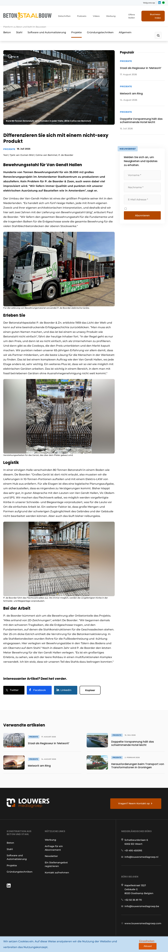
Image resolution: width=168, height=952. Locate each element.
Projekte (76, 32)
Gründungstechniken (100, 32)
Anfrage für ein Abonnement (54, 848)
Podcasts (81, 16)
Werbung (111, 16)
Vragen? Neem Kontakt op (134, 803)
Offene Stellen (131, 16)
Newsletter (51, 856)
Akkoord (148, 946)
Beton (7, 32)
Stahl (19, 32)
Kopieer (90, 690)
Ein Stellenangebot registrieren (56, 864)
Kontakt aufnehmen (57, 872)
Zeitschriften (64, 16)
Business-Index (155, 16)
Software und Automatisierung (47, 32)
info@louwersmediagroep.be (142, 906)
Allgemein (125, 32)
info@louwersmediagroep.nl (141, 856)
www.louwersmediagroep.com (143, 923)
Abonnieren (142, 215)
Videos (96, 16)
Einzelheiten (146, 940)
